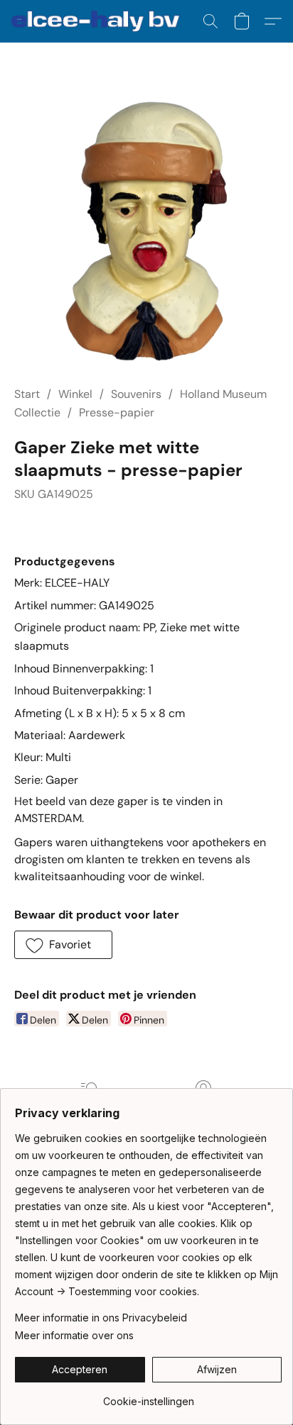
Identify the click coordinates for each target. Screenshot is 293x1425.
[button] (100, 21)
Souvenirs (136, 394)
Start (27, 394)
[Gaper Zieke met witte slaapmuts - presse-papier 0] (146, 231)
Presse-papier (116, 412)
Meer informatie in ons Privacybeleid (101, 1318)
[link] (148, 1396)
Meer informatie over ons (74, 1335)
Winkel (75, 394)
